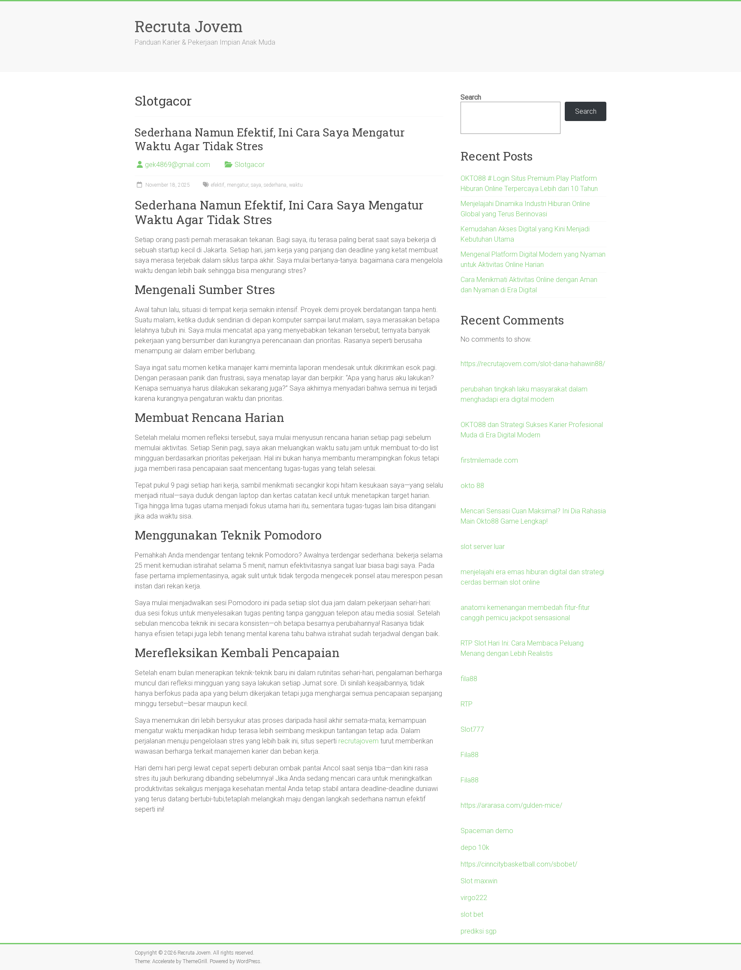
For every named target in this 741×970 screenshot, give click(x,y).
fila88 (469, 679)
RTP (467, 704)
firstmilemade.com (489, 460)
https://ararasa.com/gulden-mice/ (511, 805)
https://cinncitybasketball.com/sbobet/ (519, 864)
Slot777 (472, 729)
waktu (296, 185)
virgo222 (474, 898)
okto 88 (472, 486)
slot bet (472, 914)
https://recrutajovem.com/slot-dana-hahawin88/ (533, 364)
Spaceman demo (487, 831)
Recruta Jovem (189, 26)
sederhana (275, 185)
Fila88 (470, 755)
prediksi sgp (479, 931)
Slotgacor (250, 165)
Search (471, 97)
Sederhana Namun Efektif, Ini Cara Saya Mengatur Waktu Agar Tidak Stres (270, 139)
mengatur (237, 185)
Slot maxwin (479, 881)
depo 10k (475, 847)
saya (256, 185)
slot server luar (483, 547)
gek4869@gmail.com (177, 165)
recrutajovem (358, 741)
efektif (217, 185)
